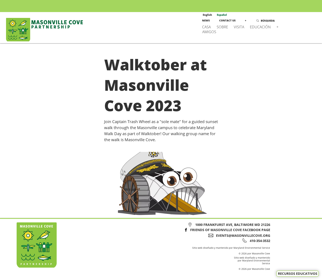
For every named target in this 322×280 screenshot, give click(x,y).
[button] (223, 26)
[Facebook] (185, 229)
